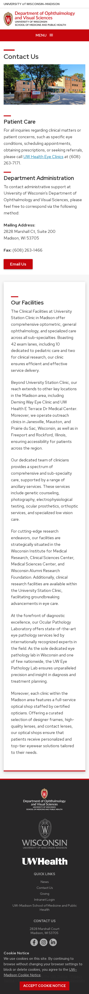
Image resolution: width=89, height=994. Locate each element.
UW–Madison (32, 4)
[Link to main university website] (44, 849)
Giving (44, 893)
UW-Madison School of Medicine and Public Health (45, 907)
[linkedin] (53, 942)
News (45, 882)
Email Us (18, 264)
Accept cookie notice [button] (44, 986)
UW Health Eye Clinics (43, 156)
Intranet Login (44, 899)
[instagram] (43, 942)
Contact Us (45, 887)
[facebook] (34, 942)
